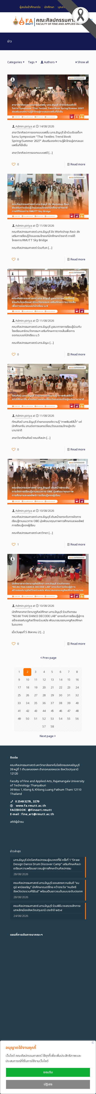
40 (77, 703)
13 (52, 680)
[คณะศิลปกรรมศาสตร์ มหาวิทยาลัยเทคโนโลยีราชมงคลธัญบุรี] (48, 21)
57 (44, 726)
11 (35, 680)
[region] (48, 1067)
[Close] (93, 1043)
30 (60, 695)
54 (60, 719)
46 (60, 711)
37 (52, 703)
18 (27, 687)
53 (52, 719)
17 (19, 687)
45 (52, 711)
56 (77, 719)
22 (60, 687)
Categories (14, 62)
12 (44, 680)
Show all (83, 62)
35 (35, 703)
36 (44, 703)
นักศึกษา (49, 7)
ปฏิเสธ (48, 1084)
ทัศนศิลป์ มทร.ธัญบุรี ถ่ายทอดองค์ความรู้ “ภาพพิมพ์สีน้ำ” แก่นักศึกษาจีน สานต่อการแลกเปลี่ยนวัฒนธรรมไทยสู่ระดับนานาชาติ (47, 426)
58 (52, 726)
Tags (31, 62)
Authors (49, 62)
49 (19, 719)
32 (77, 695)
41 (19, 711)
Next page (47, 736)
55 (68, 719)
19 (35, 687)
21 (52, 687)
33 (19, 703)
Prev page (49, 658)
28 (44, 695)
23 (68, 687)
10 (27, 680)
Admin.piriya (23, 126)
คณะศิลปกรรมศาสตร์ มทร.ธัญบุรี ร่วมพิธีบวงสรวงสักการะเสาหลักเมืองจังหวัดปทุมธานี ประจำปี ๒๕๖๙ (47, 908)
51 (35, 719)
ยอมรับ (48, 1072)
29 (52, 695)
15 (68, 680)
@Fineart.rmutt (40, 810)
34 (27, 703)
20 (44, 687)
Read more (78, 164)
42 (27, 711)
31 (68, 695)
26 (27, 695)
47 (68, 711)
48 (77, 711)
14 (60, 680)
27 (35, 695)
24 (77, 687)
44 (44, 711)
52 (44, 719)
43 (35, 711)
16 (77, 680)
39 (68, 703)
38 (60, 703)
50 (27, 719)
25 (19, 695)
